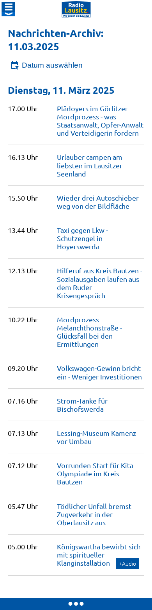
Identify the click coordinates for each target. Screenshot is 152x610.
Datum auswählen (52, 65)
